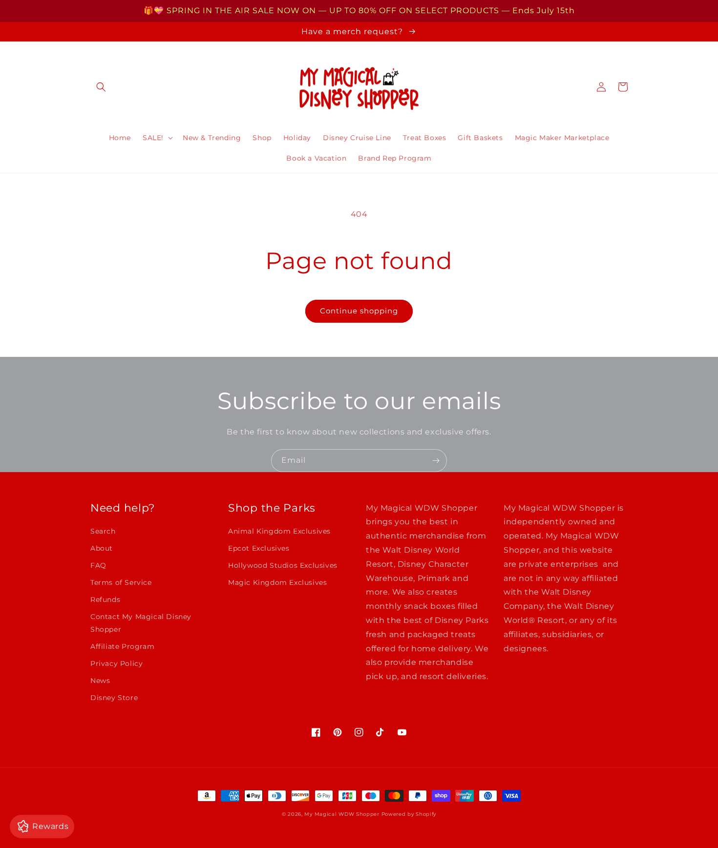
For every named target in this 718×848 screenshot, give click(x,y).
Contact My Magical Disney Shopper (140, 622)
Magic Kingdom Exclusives (277, 582)
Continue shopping (359, 310)
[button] (101, 87)
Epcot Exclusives (259, 548)
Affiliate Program (122, 646)
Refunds (105, 599)
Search (103, 531)
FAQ (98, 565)
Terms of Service (121, 582)
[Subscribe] (435, 460)
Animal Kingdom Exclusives (279, 531)
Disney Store (114, 697)
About (101, 548)
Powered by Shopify (409, 814)
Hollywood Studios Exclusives (283, 565)
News (100, 680)
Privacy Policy (116, 663)
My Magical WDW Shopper (341, 814)
